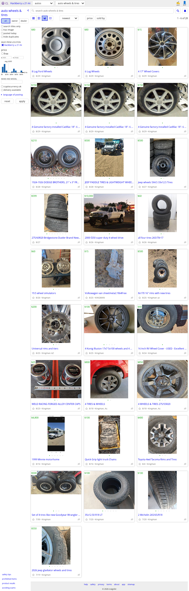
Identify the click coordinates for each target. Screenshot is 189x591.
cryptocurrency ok (12, 86)
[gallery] (45, 18)
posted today (10, 33)
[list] (33, 18)
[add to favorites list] (33, 76)
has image (9, 29)
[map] (50, 18)
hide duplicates (11, 36)
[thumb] (39, 18)
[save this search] (185, 10)
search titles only (12, 26)
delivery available (12, 89)
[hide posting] (79, 76)
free (6, 53)
